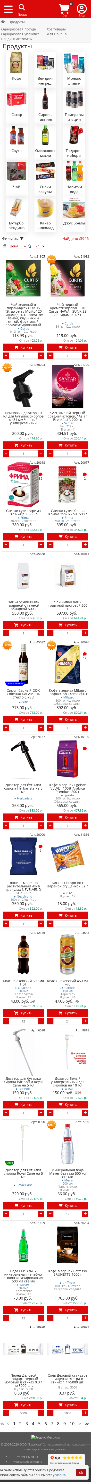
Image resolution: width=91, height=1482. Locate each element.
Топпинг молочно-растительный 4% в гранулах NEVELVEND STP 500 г (23, 888)
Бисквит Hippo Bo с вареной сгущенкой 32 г (67, 884)
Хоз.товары (56, 29)
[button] (82, 9)
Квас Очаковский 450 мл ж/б (67, 982)
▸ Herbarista (23, 798)
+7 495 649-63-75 (27, 1456)
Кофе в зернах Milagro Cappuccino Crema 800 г (68, 692)
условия (59, 1475)
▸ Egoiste (67, 795)
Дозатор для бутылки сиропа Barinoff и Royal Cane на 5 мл (23, 1082)
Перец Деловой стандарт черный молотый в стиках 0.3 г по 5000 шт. (23, 1380)
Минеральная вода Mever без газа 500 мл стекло (67, 1173)
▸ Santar (68, 423)
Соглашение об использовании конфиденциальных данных (57, 1446)
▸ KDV (67, 893)
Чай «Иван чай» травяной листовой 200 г (67, 605)
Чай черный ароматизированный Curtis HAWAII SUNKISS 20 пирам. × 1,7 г (67, 310)
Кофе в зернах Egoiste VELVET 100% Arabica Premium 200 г (67, 788)
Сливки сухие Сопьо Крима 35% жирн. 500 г (67, 512)
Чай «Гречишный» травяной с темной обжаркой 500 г (23, 605)
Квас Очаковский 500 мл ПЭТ (23, 982)
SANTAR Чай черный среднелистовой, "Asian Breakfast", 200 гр (68, 416)
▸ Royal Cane (23, 1185)
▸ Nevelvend (23, 896)
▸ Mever (68, 1180)
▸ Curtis (23, 328)
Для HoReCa (57, 34)
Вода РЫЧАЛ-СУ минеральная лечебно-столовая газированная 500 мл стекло (23, 1276)
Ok (81, 1473)
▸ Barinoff (23, 1088)
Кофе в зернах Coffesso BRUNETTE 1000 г (67, 1272)
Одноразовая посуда (18, 29)
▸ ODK (23, 702)
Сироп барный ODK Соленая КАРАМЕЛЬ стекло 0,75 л (23, 694)
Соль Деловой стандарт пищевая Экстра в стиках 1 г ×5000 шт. (67, 1379)
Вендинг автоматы (17, 38)
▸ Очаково (23, 987)
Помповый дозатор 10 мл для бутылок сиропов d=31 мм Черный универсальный (23, 418)
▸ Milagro (67, 697)
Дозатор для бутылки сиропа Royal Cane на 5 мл (23, 1173)
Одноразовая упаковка (20, 34)
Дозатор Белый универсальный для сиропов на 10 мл (67, 1082)
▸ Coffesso (67, 1282)
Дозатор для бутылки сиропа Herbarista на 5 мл (23, 788)
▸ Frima (23, 517)
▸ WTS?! (67, 1088)
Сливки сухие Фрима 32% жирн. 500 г (23, 512)
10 (72, 1423)
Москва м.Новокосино (27, 1461)
